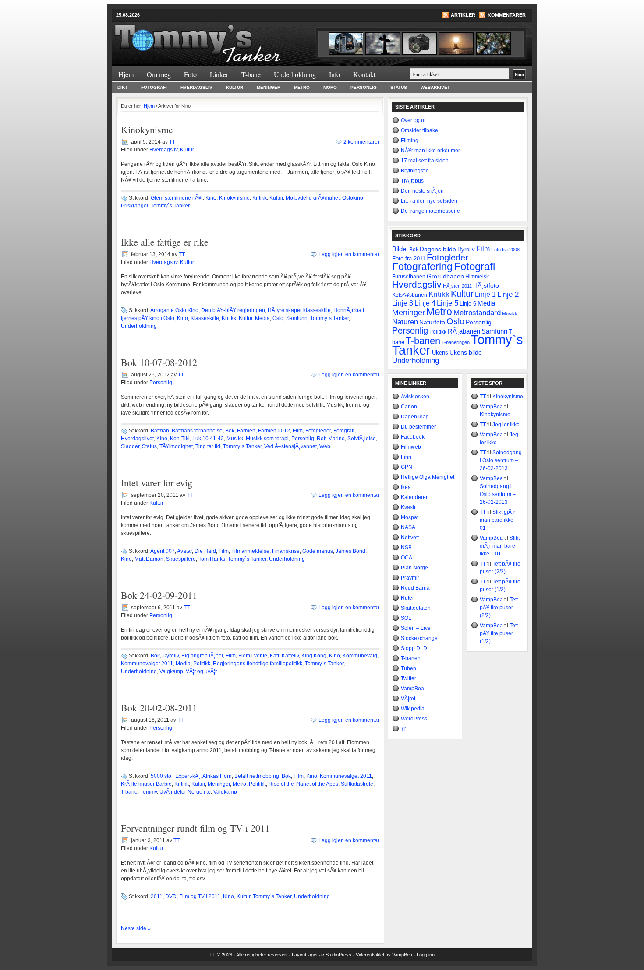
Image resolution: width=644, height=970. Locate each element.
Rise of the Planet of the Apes (303, 784)
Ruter (407, 598)
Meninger (268, 87)
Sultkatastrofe (357, 784)
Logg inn (426, 954)
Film (298, 431)
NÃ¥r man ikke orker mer (430, 151)
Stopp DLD (414, 648)
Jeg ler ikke (506, 425)
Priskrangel (134, 206)
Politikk (201, 664)
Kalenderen (415, 497)
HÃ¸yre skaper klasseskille (299, 310)
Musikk (234, 439)
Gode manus (317, 551)
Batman (160, 431)
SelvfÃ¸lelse (361, 439)
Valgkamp (171, 671)
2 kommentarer (361, 142)
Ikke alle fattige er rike (165, 241)
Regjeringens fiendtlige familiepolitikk (257, 664)
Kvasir (408, 507)
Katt (274, 656)
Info (334, 74)
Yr (403, 729)
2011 (157, 896)
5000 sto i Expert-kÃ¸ (175, 776)
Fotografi (154, 87)
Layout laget (305, 954)
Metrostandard (477, 313)
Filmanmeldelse (250, 551)
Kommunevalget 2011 (147, 664)
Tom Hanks (211, 559)
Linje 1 (485, 294)
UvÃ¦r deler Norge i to (185, 792)
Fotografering (422, 266)
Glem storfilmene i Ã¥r (177, 198)
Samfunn (297, 318)
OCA (406, 558)
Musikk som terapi (267, 439)
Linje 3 (402, 303)
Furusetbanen (408, 276)
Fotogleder (318, 431)
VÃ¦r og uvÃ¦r (201, 671)
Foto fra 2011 (408, 258)
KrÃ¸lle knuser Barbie (146, 784)
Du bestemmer (418, 427)
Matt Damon (148, 559)
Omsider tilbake (419, 130)
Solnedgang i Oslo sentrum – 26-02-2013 (501, 460)
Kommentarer (507, 15)
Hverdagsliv (196, 87)
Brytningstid (415, 171)
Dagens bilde (438, 249)
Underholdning (295, 74)
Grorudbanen (445, 276)
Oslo (277, 318)
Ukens (440, 353)
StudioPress (338, 954)
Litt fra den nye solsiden (429, 201)
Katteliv (290, 656)
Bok (229, 431)
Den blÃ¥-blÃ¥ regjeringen (233, 310)
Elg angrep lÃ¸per (202, 656)
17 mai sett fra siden (425, 161)
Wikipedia (413, 709)
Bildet (400, 249)
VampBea (412, 688)
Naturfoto (432, 322)
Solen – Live (416, 628)
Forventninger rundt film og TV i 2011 (195, 828)
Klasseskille (205, 318)
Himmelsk (477, 277)
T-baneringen (456, 342)
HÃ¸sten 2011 (457, 285)
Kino (210, 198)
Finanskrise (286, 551)
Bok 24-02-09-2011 (159, 595)
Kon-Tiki (180, 439)
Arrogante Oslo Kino (174, 310)
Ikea (406, 487)
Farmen (246, 431)
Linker (219, 74)
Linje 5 (447, 303)
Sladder (130, 446)
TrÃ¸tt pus (412, 181)
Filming (409, 140)
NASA (408, 527)
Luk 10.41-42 (208, 439)
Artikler (463, 15)
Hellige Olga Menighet (427, 477)
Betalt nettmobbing (256, 776)
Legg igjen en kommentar (348, 254)
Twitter (408, 678)
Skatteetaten (416, 608)
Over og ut (413, 120)
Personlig (363, 87)
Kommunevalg (360, 656)
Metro (302, 87)
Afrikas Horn (217, 776)
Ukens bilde (465, 352)
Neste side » (136, 928)
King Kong (313, 656)
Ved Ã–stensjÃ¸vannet (290, 446)
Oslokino (352, 198)
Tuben (408, 668)
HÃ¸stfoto (486, 285)
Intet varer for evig (156, 482)
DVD (171, 896)
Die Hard (205, 551)
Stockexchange (419, 638)
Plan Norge (414, 568)
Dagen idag (415, 417)
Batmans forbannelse (197, 431)
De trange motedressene (430, 211)
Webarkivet (435, 87)
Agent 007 (162, 551)
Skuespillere (181, 559)
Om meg (159, 74)
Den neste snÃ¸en (422, 191)
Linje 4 (424, 303)
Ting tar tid (207, 446)
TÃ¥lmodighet (176, 446)
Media (262, 318)
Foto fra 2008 (505, 249)
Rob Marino (331, 439)
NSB (406, 548)
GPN (406, 467)
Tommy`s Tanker (216, 38)
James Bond (350, 551)
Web (324, 446)
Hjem (126, 74)
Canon (409, 407)
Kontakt (364, 74)
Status (398, 87)
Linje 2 (508, 294)
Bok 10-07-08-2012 (159, 362)
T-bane (251, 74)
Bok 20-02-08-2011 (159, 707)
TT (172, 142)
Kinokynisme (147, 129)
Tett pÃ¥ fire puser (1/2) (499, 633)
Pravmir (410, 578)
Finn (406, 457)
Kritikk (259, 198)
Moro (330, 87)
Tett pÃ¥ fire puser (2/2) (499, 608)
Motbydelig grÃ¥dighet (313, 198)
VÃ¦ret (408, 699)
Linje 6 (468, 304)
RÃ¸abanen (464, 331)
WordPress (414, 719)
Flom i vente (252, 656)
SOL (406, 618)
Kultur (234, 87)
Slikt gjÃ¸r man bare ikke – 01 (499, 520)
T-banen (423, 340)
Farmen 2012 (274, 431)
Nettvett (410, 537)
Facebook (413, 437)
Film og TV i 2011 (199, 896)
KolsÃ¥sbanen (409, 295)
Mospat (409, 517)
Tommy (148, 792)
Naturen (405, 322)
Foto (190, 74)
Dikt (122, 87)
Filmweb (411, 447)
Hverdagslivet (137, 439)
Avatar (184, 551)
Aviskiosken (415, 397)
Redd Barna (415, 588)
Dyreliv (171, 656)
